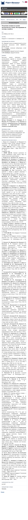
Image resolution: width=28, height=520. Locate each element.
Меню (5, 8)
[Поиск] (23, 2)
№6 (20, 19)
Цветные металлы (11, 19)
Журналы (3, 19)
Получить (4, 488)
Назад (24, 19)
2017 (17, 19)
